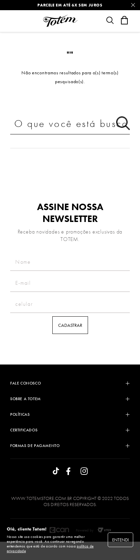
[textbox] (70, 123)
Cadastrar (70, 325)
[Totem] (60, 21)
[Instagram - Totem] (84, 471)
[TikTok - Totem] (55, 471)
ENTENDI (120, 540)
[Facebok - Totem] (70, 471)
